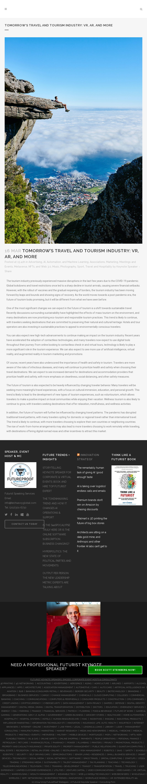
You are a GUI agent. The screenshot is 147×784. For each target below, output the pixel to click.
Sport (80, 266)
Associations (97, 261)
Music (55, 266)
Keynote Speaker (127, 266)
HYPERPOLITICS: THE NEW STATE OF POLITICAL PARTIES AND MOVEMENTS (57, 558)
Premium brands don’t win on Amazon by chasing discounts (90, 505)
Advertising (35, 261)
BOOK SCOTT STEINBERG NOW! (115, 670)
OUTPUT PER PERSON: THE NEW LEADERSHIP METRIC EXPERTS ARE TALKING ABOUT (56, 580)
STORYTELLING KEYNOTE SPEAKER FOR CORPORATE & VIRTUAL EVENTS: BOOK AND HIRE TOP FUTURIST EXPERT (57, 479)
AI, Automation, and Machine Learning (66, 261)
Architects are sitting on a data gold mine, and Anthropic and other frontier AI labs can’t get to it (92, 541)
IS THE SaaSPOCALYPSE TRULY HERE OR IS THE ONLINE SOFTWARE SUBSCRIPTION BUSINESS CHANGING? (56, 534)
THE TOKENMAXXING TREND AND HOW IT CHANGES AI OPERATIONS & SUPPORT (55, 508)
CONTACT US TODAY (24, 524)
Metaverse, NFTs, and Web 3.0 (32, 266)
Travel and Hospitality (98, 266)
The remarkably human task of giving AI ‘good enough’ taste (90, 472)
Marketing (112, 261)
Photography (68, 266)
